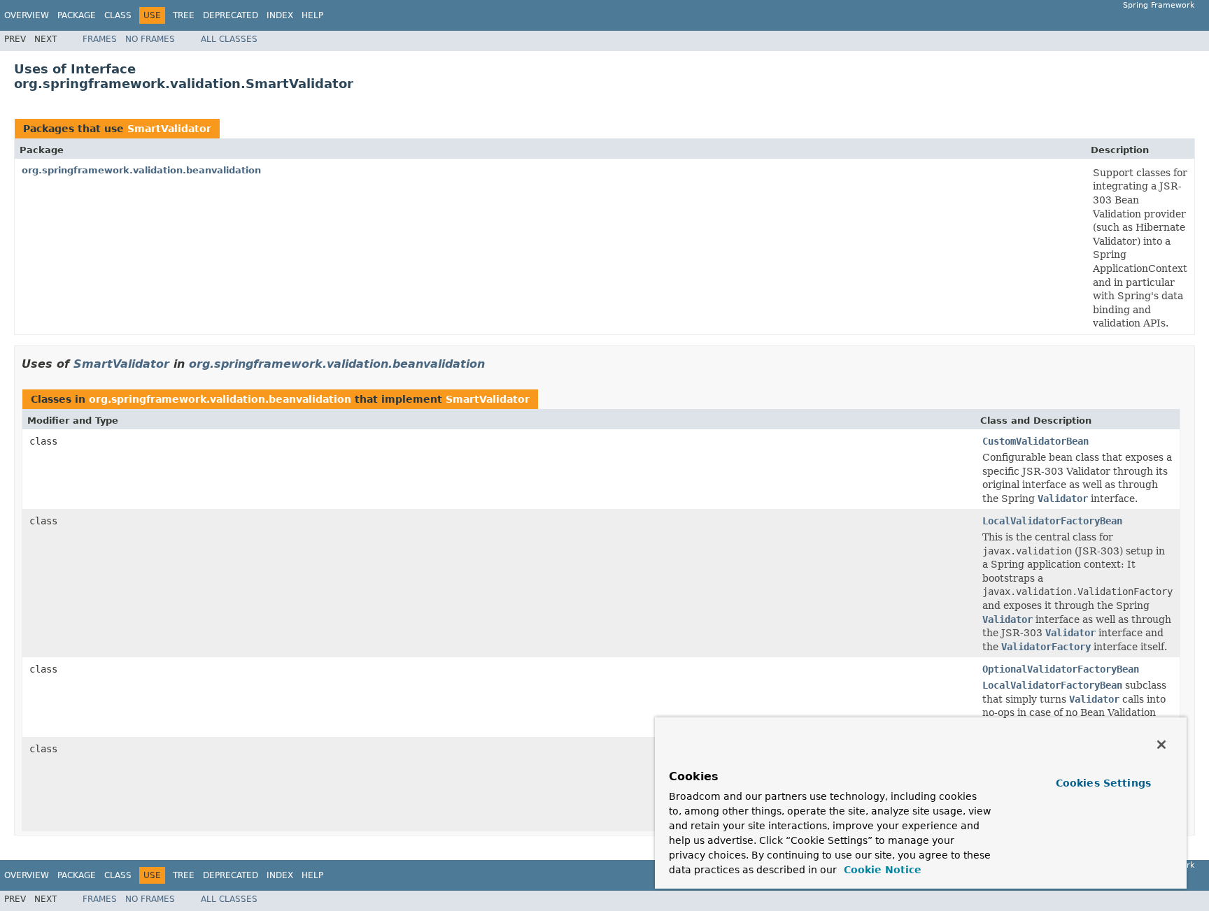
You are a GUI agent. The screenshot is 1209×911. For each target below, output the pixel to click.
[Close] (1161, 744)
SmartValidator (169, 128)
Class (118, 15)
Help (312, 15)
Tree (184, 15)
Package (76, 15)
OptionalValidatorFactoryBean (1060, 669)
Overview (26, 15)
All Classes (229, 39)
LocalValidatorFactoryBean (1052, 520)
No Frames (150, 39)
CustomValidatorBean (1035, 441)
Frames (100, 39)
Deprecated (230, 15)
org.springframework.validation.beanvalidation (141, 170)
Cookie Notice (880, 869)
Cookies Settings (1103, 783)
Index (280, 15)
